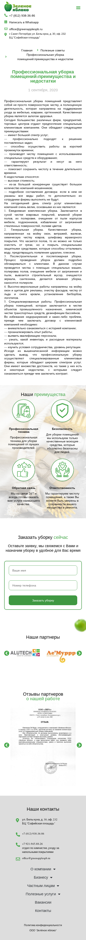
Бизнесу (41, 877)
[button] (78, 7)
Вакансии (43, 902)
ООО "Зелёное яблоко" (43, 930)
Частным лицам (41, 886)
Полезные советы (52, 50)
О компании (40, 869)
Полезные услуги (41, 894)
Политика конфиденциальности (43, 925)
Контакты (43, 911)
